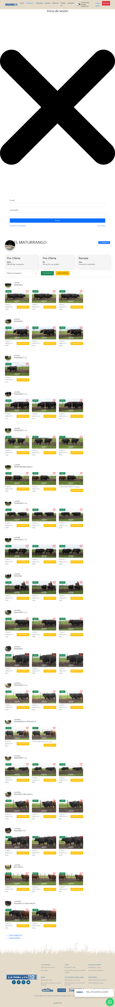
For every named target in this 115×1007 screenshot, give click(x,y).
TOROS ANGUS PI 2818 (9, 343)
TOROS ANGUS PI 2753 (9, 817)
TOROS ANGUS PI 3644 (9, 744)
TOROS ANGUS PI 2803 (9, 780)
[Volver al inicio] (21, 977)
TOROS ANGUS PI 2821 (36, 343)
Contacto (70, 3)
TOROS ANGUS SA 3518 (63, 525)
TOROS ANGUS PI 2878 (36, 562)
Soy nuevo (101, 226)
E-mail (12, 200)
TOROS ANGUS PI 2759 (9, 707)
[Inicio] (11, 4)
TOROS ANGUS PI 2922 (62, 598)
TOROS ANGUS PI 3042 (36, 817)
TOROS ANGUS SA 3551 (36, 707)
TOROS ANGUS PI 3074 (9, 926)
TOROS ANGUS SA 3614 (63, 634)
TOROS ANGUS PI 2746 (9, 307)
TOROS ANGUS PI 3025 (36, 853)
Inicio (22, 3)
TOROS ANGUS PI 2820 (36, 453)
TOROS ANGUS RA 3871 (63, 889)
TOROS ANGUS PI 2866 (36, 634)
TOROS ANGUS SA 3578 (63, 780)
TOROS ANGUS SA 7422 (36, 416)
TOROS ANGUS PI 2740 (9, 598)
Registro (106, 3)
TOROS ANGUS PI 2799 (62, 307)
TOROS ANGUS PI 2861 (36, 671)
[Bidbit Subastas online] (54, 1003)
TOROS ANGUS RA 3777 (63, 817)
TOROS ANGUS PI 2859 (62, 343)
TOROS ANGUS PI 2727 (9, 416)
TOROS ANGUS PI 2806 (36, 489)
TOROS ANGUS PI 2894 (62, 671)
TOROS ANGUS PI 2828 (9, 525)
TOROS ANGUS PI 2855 (36, 525)
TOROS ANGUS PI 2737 (9, 634)
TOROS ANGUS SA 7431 (63, 416)
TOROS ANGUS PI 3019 (9, 853)
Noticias (55, 3)
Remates (39, 3)
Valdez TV (62, 4)
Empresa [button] (29, 3)
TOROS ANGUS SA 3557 (63, 707)
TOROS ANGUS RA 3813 (36, 889)
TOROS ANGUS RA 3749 (36, 926)
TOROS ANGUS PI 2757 (36, 307)
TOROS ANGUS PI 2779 (36, 598)
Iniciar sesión (97, 4)
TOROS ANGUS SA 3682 (63, 453)
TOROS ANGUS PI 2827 (9, 671)
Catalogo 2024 (105, 242)
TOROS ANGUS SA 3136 (63, 853)
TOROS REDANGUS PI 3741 (42, 742)
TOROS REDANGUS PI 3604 (69, 487)
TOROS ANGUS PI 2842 (9, 562)
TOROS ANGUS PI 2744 (9, 453)
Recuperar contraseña (18, 226)
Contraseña (14, 210)
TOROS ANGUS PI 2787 (9, 489)
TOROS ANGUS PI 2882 (36, 780)
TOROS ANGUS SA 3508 (63, 562)
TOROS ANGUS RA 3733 (9, 889)
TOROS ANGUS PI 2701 (9, 380)
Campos (47, 3)
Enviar (57, 220)
